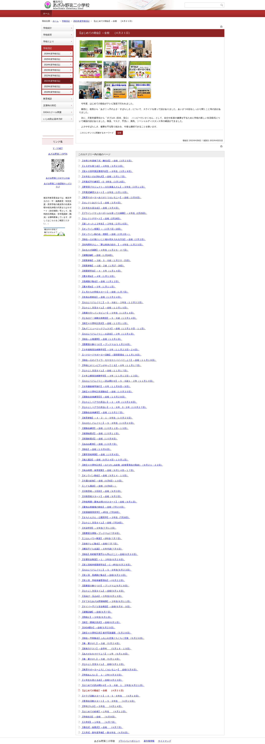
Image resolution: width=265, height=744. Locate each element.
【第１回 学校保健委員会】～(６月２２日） (103, 580)
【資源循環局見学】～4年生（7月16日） (101, 512)
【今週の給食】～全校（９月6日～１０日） (102, 480)
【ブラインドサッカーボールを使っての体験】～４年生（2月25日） (114, 213)
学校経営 (47, 34)
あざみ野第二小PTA (57, 154)
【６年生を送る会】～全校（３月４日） (100, 208)
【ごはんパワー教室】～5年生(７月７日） (101, 538)
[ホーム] (113, 5)
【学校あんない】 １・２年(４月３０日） (102, 675)
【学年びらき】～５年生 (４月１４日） (102, 706)
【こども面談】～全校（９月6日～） (99, 486)
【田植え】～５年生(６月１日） (96, 617)
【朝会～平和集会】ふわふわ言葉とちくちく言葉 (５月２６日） (112, 638)
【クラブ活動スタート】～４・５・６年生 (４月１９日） (110, 696)
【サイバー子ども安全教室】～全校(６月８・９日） (106, 606)
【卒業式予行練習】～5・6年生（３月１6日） (103, 181)
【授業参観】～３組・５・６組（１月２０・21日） (106, 260)
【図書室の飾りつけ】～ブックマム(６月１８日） (105, 585)
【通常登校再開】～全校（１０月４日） (100, 454)
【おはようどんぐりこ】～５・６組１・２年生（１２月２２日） (112, 302)
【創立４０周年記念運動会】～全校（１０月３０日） (107, 391)
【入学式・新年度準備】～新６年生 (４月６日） (105, 732)
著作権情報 (149, 741)
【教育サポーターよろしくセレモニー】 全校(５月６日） (109, 669)
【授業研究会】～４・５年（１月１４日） (101, 271)
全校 (119, 133)
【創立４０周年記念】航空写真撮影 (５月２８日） (106, 633)
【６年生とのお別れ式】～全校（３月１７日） (103, 176)
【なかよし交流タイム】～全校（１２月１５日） (105, 307)
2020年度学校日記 (52, 86)
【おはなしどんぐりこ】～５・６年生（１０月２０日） (108, 423)
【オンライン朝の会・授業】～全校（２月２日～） (106, 234)
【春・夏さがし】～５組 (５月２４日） (101, 643)
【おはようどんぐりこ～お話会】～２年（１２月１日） (108, 334)
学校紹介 (47, 28)
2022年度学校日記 (52, 75)
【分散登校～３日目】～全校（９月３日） (101, 491)
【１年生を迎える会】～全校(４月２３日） (102, 680)
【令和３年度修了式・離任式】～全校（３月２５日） (107, 160)
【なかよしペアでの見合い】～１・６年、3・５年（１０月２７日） (114, 407)
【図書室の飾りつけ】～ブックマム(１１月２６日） (106, 344)
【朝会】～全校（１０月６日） (96, 449)
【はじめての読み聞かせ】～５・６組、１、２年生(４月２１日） (112, 685)
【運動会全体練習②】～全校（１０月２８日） (103, 397)
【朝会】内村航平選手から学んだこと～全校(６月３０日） (109, 554)
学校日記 (66, 21)
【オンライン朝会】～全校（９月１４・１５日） (105, 475)
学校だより (48, 41)
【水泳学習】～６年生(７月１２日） (98, 528)
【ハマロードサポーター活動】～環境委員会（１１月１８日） (111, 355)
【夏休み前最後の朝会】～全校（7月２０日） (103, 507)
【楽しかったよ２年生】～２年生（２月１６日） (105, 223)
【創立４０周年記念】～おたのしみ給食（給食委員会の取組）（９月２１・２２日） (122, 465)
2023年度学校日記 (52, 70)
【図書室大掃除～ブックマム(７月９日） (101, 533)
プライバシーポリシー (129, 741)
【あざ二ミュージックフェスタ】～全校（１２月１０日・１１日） (113, 328)
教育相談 (47, 98)
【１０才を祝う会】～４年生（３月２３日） (102, 166)
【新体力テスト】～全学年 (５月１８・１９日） (106, 648)
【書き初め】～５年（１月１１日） (98, 286)
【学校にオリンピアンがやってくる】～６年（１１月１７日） (111, 365)
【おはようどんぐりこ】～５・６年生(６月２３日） (106, 570)
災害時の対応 (49, 105)
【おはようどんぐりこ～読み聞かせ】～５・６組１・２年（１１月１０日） (117, 381)
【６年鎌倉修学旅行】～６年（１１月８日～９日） (106, 386)
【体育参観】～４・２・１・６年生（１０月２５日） (107, 418)
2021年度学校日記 (81, 21)
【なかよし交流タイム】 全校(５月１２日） (103, 664)
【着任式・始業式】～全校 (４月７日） (102, 727)
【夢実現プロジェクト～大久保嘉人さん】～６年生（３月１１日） (113, 187)
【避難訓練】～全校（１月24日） (97, 255)
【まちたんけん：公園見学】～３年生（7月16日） (105, 517)
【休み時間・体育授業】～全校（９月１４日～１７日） (108, 470)
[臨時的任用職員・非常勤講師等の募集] (54, 235)
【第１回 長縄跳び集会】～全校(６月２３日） (104, 575)
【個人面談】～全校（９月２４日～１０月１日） (105, 459)
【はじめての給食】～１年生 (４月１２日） (104, 711)
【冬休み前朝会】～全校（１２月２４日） (101, 297)
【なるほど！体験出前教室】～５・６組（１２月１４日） (109, 318)
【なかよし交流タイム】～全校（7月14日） (102, 522)
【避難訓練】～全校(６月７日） (96, 612)
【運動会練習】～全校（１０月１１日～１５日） (105, 428)
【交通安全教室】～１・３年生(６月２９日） (103, 559)
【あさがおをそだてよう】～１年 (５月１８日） (105, 654)
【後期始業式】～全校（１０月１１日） (100, 433)
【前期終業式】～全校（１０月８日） (99, 438)
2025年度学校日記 (52, 59)
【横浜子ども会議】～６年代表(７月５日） (102, 549)
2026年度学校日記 (52, 53)
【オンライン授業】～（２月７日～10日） (101, 229)
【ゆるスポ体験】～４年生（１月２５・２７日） (105, 250)
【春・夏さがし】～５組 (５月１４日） (101, 659)
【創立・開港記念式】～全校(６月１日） (101, 622)
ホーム (46, 13)
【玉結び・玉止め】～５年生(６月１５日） (102, 596)
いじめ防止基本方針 (53, 119)
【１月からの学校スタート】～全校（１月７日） (105, 292)
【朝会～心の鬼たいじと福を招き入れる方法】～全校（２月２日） (113, 239)
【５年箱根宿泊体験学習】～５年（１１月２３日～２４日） (110, 349)
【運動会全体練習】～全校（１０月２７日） (102, 412)
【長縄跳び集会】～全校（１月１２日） (100, 281)
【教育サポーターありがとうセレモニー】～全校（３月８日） (111, 197)
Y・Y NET (58, 148)
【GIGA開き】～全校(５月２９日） (98, 627)
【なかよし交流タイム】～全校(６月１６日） (103, 591)
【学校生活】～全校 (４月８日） (98, 716)
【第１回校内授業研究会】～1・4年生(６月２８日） (106, 564)
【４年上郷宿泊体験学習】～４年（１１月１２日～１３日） (110, 376)
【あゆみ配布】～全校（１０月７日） (99, 444)
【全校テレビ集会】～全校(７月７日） (100, 543)
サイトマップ (164, 741)
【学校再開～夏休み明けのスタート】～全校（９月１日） (109, 502)
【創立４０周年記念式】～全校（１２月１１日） (105, 323)
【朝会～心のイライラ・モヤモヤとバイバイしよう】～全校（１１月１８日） (118, 360)
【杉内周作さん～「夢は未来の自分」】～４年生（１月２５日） (112, 244)
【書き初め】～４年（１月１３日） (98, 276)
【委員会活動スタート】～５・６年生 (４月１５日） (108, 701)
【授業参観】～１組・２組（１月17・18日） (103, 265)
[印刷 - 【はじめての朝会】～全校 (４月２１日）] (221, 26)
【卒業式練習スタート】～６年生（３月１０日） (105, 192)
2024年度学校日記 (52, 65)
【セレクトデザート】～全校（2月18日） (101, 218)
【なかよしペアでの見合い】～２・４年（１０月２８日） (109, 402)
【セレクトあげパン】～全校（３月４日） (101, 202)
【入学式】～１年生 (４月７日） (98, 722)
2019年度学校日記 (52, 92)
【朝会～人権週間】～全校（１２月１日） (101, 339)
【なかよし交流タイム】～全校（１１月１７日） (105, 370)
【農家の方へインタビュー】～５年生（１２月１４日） (108, 313)
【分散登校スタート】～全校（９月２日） (101, 496)
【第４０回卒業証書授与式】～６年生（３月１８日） (107, 171)
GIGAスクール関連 (52, 112)
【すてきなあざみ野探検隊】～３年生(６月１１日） (106, 601)
